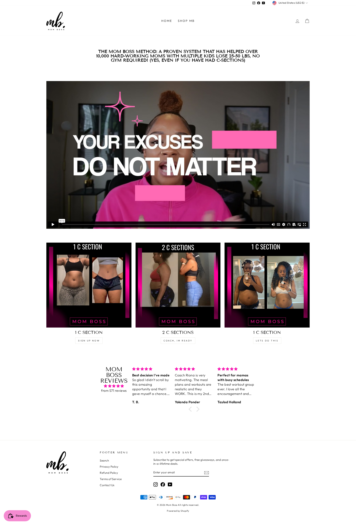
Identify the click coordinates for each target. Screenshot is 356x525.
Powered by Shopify (178, 510)
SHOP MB (186, 21)
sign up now (89, 340)
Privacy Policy (109, 466)
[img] (114, 386)
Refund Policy (109, 472)
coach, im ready (178, 340)
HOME (166, 21)
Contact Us (107, 485)
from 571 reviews (114, 390)
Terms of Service (111, 479)
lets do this (267, 340)
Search (104, 460)
